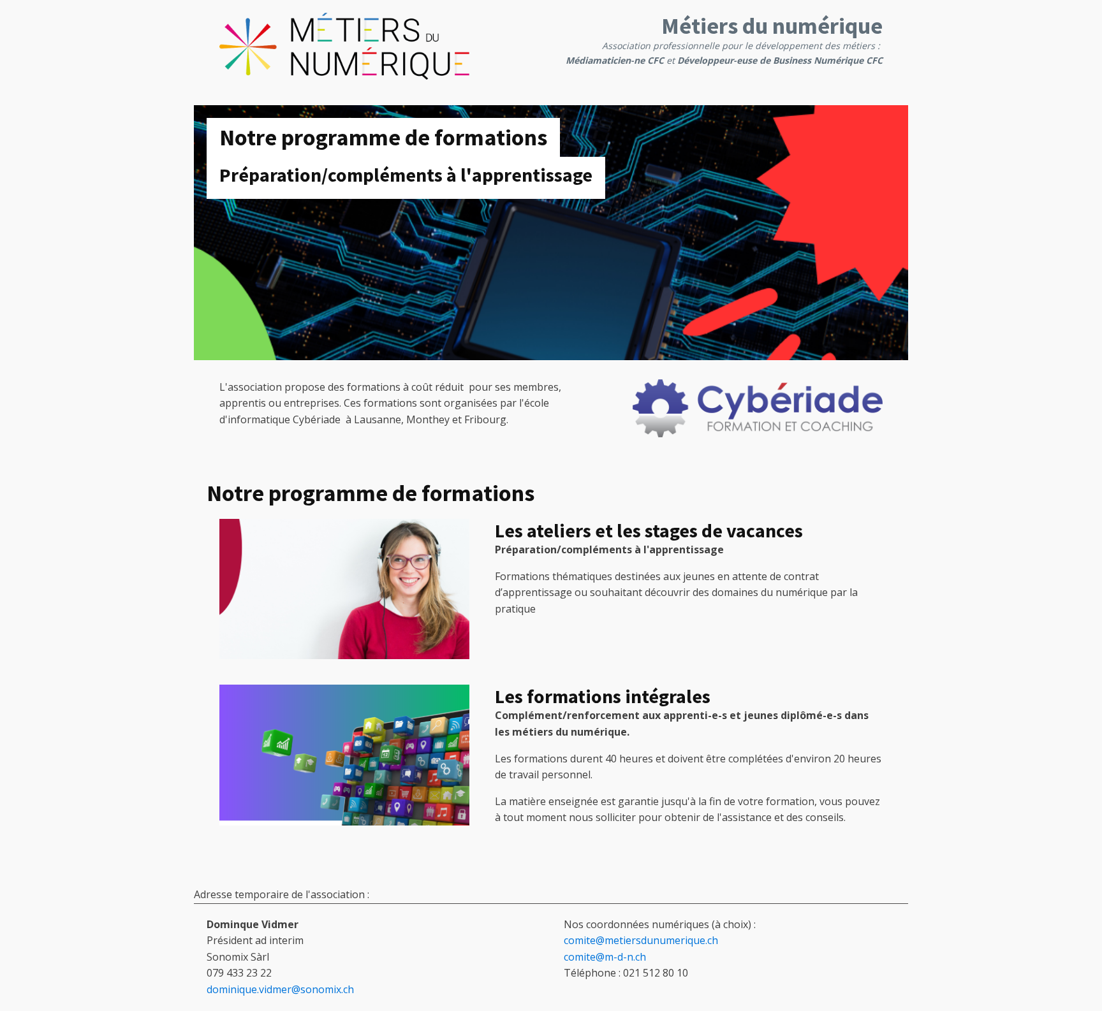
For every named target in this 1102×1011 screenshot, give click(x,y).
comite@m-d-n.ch (605, 957)
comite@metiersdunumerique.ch (641, 940)
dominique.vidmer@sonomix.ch (280, 989)
